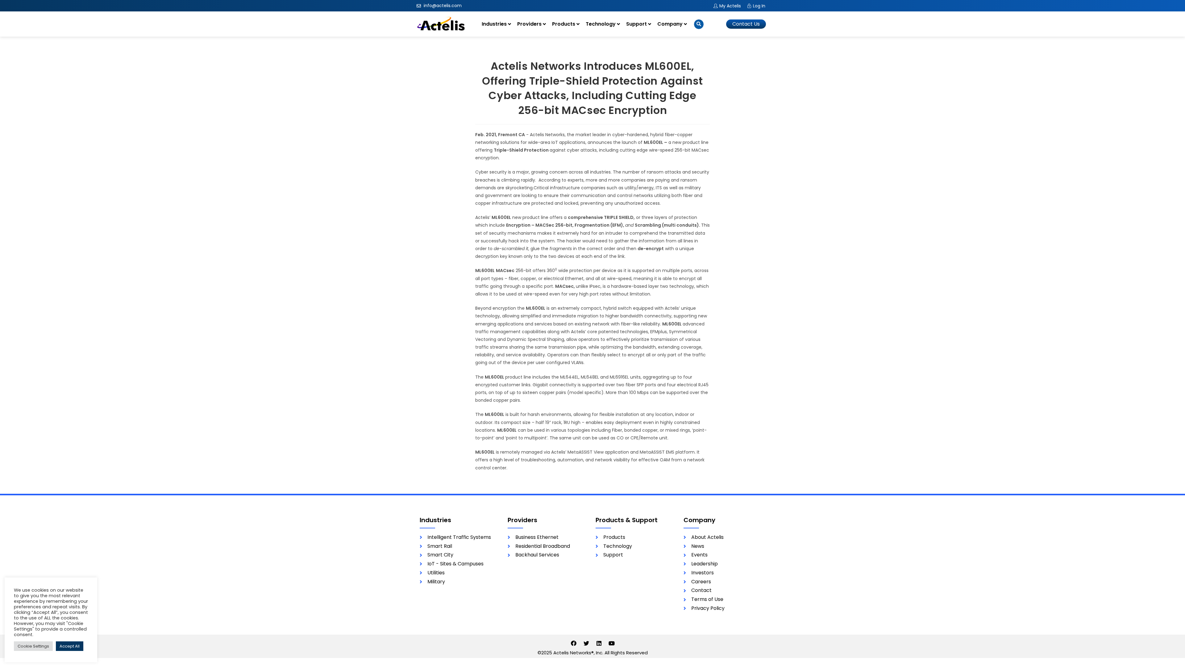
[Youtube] (611, 643)
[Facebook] (573, 643)
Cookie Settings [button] (33, 646)
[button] (746, 24)
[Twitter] (586, 643)
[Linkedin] (599, 643)
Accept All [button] (70, 646)
